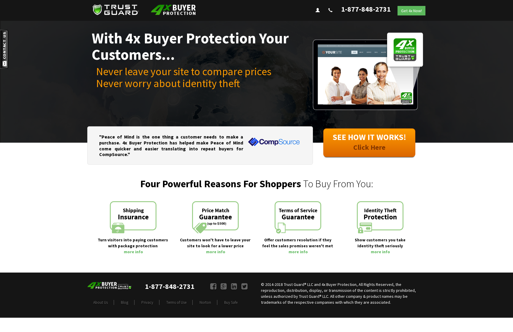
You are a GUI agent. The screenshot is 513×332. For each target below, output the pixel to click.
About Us (100, 302)
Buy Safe (231, 302)
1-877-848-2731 (366, 9)
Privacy (147, 302)
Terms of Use (176, 302)
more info (133, 251)
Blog (124, 302)
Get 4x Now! (411, 10)
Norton (205, 302)
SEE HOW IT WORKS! (369, 142)
